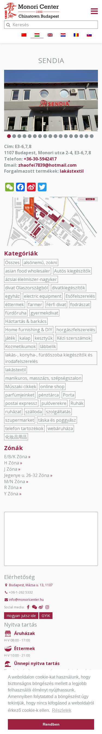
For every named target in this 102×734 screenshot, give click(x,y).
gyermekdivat (44, 313)
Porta (68, 395)
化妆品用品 (16, 437)
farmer (35, 304)
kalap (24, 338)
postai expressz (21, 403)
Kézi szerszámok (74, 338)
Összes (12, 263)
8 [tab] (45, 136)
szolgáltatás (58, 412)
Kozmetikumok (20, 346)
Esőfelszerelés (80, 296)
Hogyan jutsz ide (21, 615)
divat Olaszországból (26, 288)
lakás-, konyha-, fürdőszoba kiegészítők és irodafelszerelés (48, 358)
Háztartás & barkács (26, 321)
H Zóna (11, 463)
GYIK (46, 615)
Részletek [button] (61, 710)
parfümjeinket (19, 395)
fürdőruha (15, 313)
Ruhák (77, 403)
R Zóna (11, 487)
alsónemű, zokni (40, 263)
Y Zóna (11, 494)
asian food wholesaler (27, 271)
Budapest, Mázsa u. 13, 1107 (31, 585)
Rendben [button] (51, 724)
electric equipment (42, 296)
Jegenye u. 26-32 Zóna (26, 475)
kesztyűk (44, 338)
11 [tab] (61, 136)
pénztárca (48, 395)
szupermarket (19, 420)
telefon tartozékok (24, 428)
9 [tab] (50, 136)
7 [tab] (40, 136)
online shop (52, 386)
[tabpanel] (51, 100)
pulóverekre (53, 403)
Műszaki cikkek (20, 386)
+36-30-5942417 (40, 159)
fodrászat (80, 304)
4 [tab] (24, 136)
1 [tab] (9, 136)
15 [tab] (81, 136)
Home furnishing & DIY (28, 330)
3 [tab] (19, 136)
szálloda (33, 412)
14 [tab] (76, 136)
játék (10, 338)
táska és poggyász (57, 420)
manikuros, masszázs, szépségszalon (43, 378)
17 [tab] (92, 136)
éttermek (14, 304)
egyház (12, 296)
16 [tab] (86, 136)
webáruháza (60, 428)
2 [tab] (14, 136)
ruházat (13, 412)
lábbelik (48, 346)
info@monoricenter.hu (26, 599)
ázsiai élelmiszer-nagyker (31, 279)
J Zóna (10, 469)
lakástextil (72, 171)
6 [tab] (35, 136)
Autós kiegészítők (72, 271)
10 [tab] (55, 136)
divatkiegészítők (68, 288)
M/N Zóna (14, 481)
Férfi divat (56, 304)
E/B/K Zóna (15, 457)
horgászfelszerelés (75, 330)
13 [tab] (71, 136)
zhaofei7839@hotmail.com (47, 165)
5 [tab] (30, 136)
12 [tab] (66, 136)
